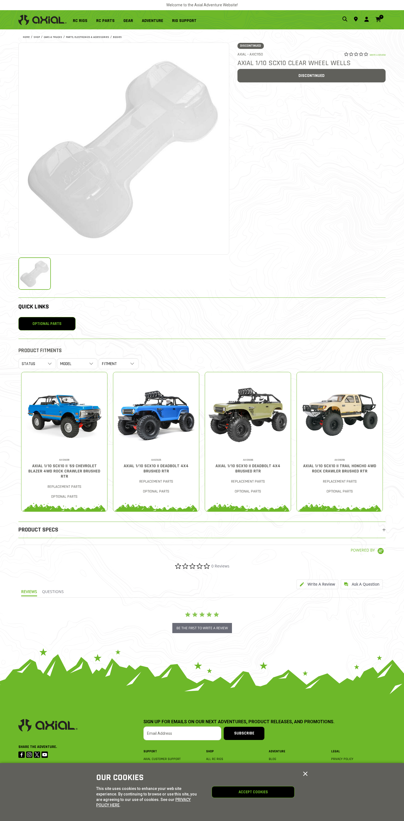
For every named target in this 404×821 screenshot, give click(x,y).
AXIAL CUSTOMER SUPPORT (162, 759)
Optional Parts (47, 323)
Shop (210, 751)
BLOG (272, 759)
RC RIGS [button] (80, 21)
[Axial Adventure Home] (42, 20)
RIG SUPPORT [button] (184, 21)
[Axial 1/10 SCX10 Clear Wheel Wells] (124, 148)
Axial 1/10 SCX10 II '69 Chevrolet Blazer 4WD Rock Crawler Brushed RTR (64, 471)
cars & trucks (53, 37)
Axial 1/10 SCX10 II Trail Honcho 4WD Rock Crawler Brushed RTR (339, 468)
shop (37, 37)
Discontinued (311, 75)
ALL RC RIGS (214, 759)
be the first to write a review (202, 628)
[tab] (317, 584)
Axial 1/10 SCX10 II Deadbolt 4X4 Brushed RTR (156, 468)
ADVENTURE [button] (152, 21)
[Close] (305, 774)
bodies (117, 37)
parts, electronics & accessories (87, 37)
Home (26, 37)
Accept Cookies (253, 792)
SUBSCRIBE (244, 733)
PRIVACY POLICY (342, 759)
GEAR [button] (128, 21)
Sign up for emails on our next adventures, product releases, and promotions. (238, 721)
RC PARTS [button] (105, 21)
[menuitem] (82, 19)
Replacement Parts (64, 486)
